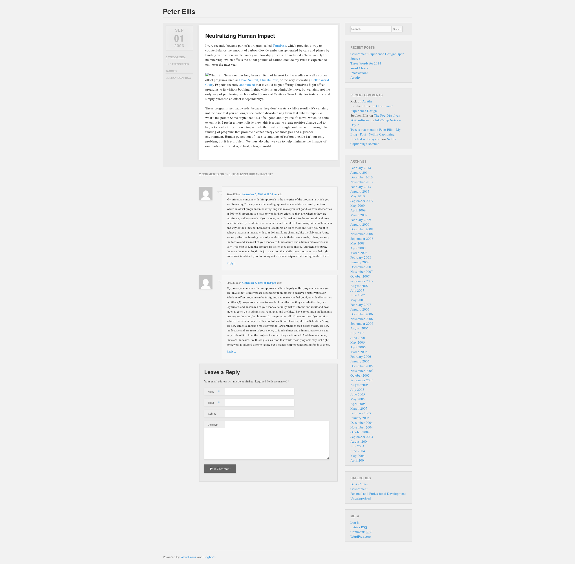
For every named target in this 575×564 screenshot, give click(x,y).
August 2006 (359, 328)
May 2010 (357, 196)
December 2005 (361, 366)
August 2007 (359, 285)
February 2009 (360, 219)
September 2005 (361, 380)
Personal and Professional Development (378, 493)
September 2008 (361, 238)
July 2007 (357, 290)
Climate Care (269, 80)
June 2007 (357, 295)
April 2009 (358, 210)
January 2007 (359, 309)
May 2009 (357, 205)
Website (212, 413)
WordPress (188, 557)
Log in (355, 522)
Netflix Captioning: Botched (373, 141)
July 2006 (357, 333)
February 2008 (360, 257)
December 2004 (361, 422)
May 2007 (357, 300)
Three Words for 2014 (365, 63)
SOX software (360, 120)
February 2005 (360, 413)
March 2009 (358, 215)
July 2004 (357, 446)
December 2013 (361, 177)
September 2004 (361, 436)
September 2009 (361, 200)
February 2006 (360, 356)
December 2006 (361, 314)
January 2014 (359, 172)
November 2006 (361, 318)
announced (247, 84)
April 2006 (358, 347)
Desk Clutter (359, 484)
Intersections (359, 72)
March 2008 (358, 252)
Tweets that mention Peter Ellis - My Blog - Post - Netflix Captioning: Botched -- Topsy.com (375, 134)
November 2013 (361, 182)
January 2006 (359, 361)
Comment (213, 424)
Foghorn (209, 557)
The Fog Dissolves (387, 115)
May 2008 (357, 243)
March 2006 (358, 351)
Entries (358, 527)
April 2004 (358, 460)
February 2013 (360, 186)
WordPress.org (360, 536)
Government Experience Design (371, 108)
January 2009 (359, 224)
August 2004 (359, 441)
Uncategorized (177, 64)
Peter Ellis (179, 11)
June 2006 (357, 337)
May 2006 (357, 342)
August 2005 (359, 384)
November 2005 (361, 370)
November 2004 (361, 427)
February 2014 (360, 167)
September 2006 (361, 323)
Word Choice (359, 68)
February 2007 (360, 304)
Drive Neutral (248, 80)
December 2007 (361, 266)
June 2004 (357, 451)
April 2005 (358, 403)
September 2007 (361, 281)
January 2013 (359, 191)
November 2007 (361, 271)
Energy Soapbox (178, 78)
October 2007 (360, 276)
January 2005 (359, 417)
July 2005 (357, 389)
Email (214, 402)
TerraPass (279, 45)
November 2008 (361, 233)
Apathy (355, 77)
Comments (361, 531)
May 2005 (357, 399)
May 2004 (357, 455)
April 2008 (358, 248)
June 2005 (357, 394)
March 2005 (358, 408)
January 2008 (359, 262)
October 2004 (360, 432)
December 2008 (361, 229)
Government (358, 488)
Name (214, 391)
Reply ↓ (231, 263)
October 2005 (360, 375)
